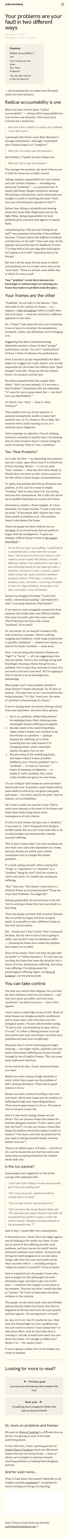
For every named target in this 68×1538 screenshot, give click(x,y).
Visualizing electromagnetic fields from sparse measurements (34, 1408)
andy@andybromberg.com (20, 1526)
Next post (31, 1402)
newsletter (32, 1482)
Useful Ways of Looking (19, 1449)
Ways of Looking (28, 1432)
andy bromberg (14, 4)
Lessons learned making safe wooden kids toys (34, 1388)
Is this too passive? (19, 79)
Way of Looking (27, 310)
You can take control (20, 75)
